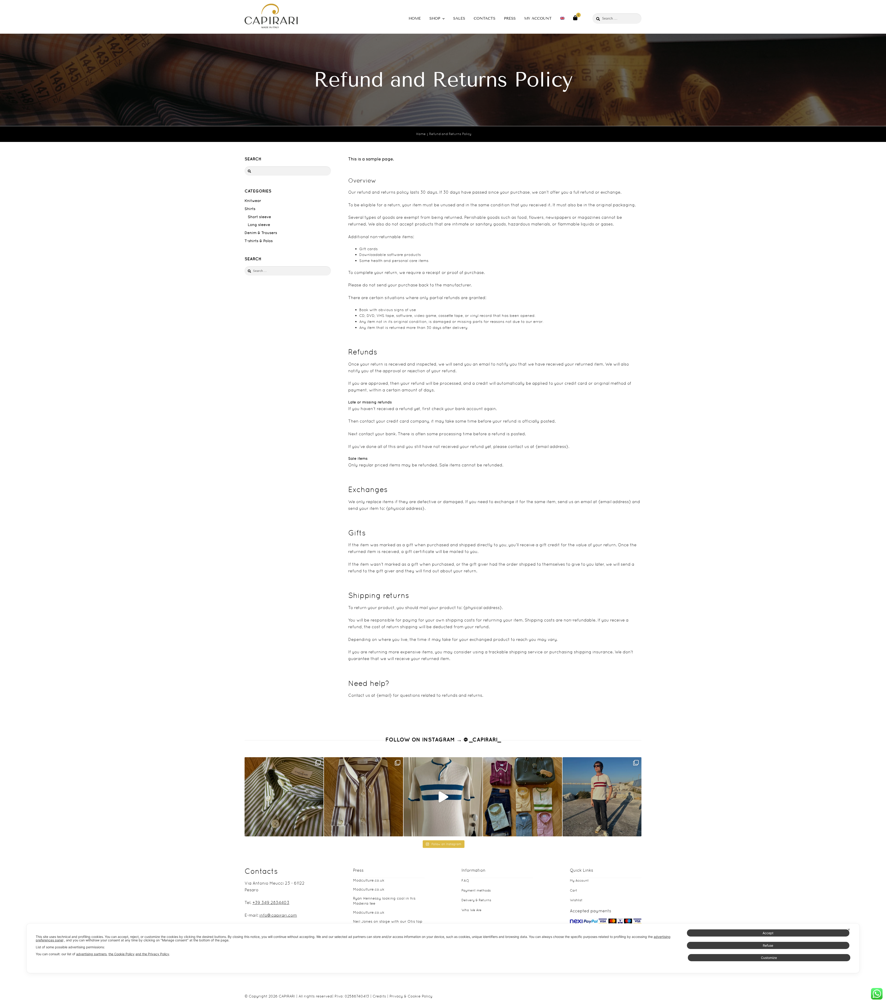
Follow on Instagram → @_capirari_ (443, 739)
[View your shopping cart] (575, 17)
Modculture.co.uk (368, 880)
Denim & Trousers (261, 233)
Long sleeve (259, 224)
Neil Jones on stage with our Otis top (387, 921)
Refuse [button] (768, 945)
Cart (573, 890)
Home (415, 18)
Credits (379, 996)
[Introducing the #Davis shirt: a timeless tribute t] (284, 796)
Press (510, 18)
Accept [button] (768, 933)
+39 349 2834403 (270, 902)
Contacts (484, 18)
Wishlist (576, 900)
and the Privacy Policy (152, 954)
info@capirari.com (278, 915)
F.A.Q (465, 880)
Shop (434, 18)
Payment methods (476, 890)
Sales (459, 18)
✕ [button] (848, 929)
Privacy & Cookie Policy (410, 996)
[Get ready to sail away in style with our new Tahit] (602, 796)
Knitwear (253, 200)
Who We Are (471, 910)
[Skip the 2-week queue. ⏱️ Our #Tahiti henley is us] (443, 796)
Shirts (250, 209)
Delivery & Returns (476, 900)
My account (538, 18)
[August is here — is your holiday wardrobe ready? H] (522, 796)
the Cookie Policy (121, 954)
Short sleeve (259, 217)
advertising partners (91, 954)
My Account (579, 880)
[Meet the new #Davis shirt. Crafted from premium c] (363, 796)
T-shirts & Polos (259, 241)
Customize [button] (769, 957)
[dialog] (443, 948)
